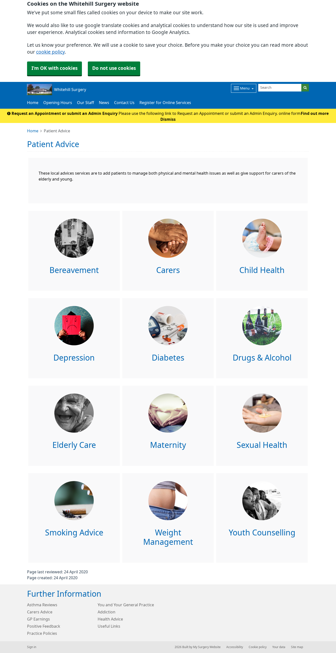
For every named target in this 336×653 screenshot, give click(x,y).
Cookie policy (258, 647)
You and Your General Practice (126, 605)
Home (32, 103)
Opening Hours (57, 103)
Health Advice (110, 619)
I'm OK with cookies (54, 68)
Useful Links (109, 626)
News (104, 103)
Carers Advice (39, 612)
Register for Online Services (165, 103)
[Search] (305, 87)
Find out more (315, 113)
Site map (297, 647)
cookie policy (50, 52)
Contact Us (124, 103)
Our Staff (85, 103)
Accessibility (234, 647)
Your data (278, 647)
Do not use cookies (114, 68)
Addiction (106, 612)
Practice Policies (42, 633)
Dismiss (168, 119)
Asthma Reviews (42, 605)
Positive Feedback (43, 626)
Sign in (31, 647)
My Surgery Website (207, 647)
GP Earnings (38, 619)
